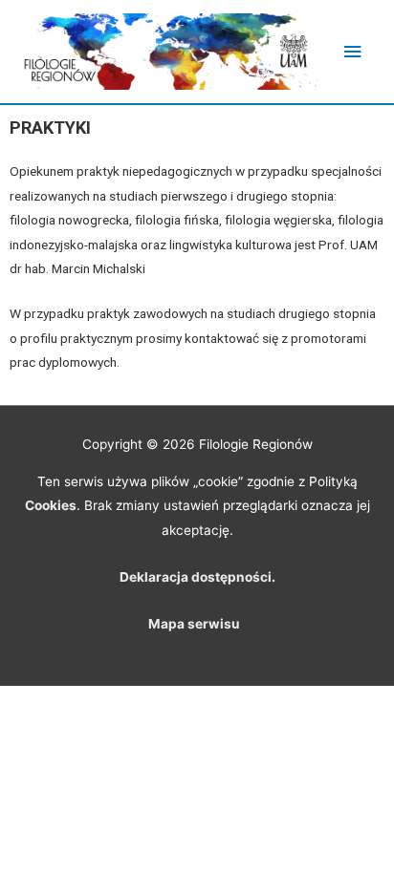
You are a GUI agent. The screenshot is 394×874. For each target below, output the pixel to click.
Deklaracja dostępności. (197, 577)
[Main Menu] (353, 52)
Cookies (51, 505)
